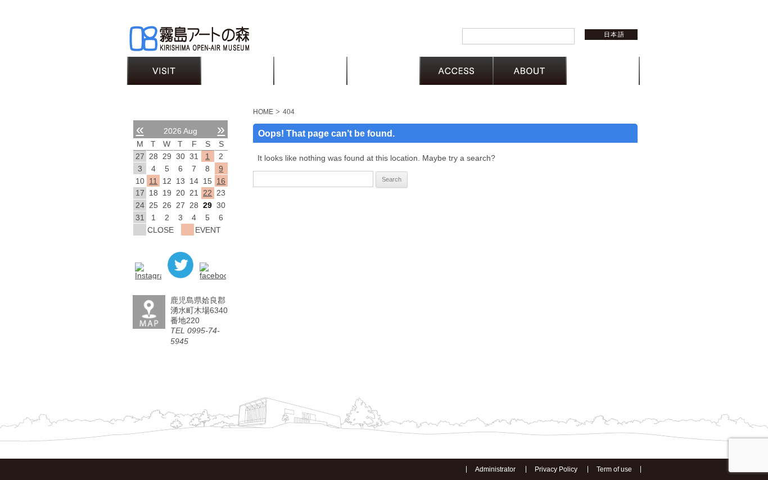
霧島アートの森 (189, 38)
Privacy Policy (556, 469)
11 (153, 180)
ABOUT (530, 71)
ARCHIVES (383, 71)
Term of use (614, 469)
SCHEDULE (237, 71)
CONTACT (603, 71)
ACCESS (457, 71)
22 (207, 192)
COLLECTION (310, 71)
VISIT (164, 71)
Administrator (495, 469)
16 (220, 180)
